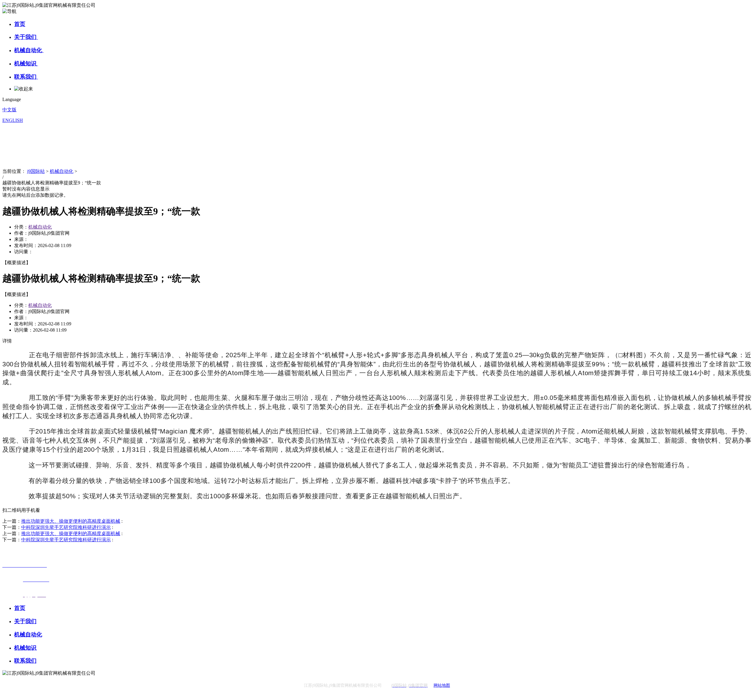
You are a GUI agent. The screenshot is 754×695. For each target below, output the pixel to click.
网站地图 (442, 685)
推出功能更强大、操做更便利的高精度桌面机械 (70, 521)
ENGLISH (12, 120)
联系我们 (26, 77)
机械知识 (26, 63)
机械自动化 (29, 50)
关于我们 (26, 37)
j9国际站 (36, 171)
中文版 (9, 109)
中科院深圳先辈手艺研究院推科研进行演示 (66, 527)
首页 (19, 24)
